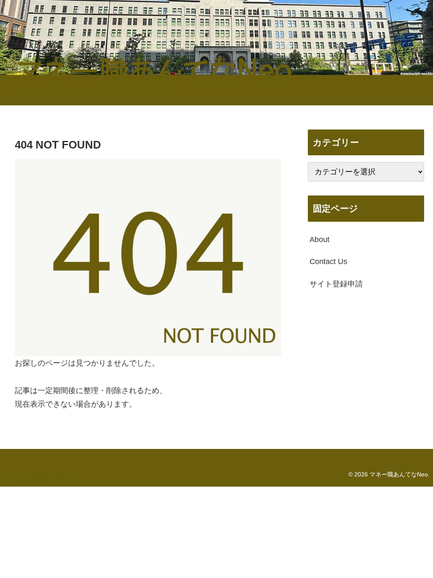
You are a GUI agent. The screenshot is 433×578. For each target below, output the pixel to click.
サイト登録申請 (336, 284)
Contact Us (328, 261)
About (319, 239)
